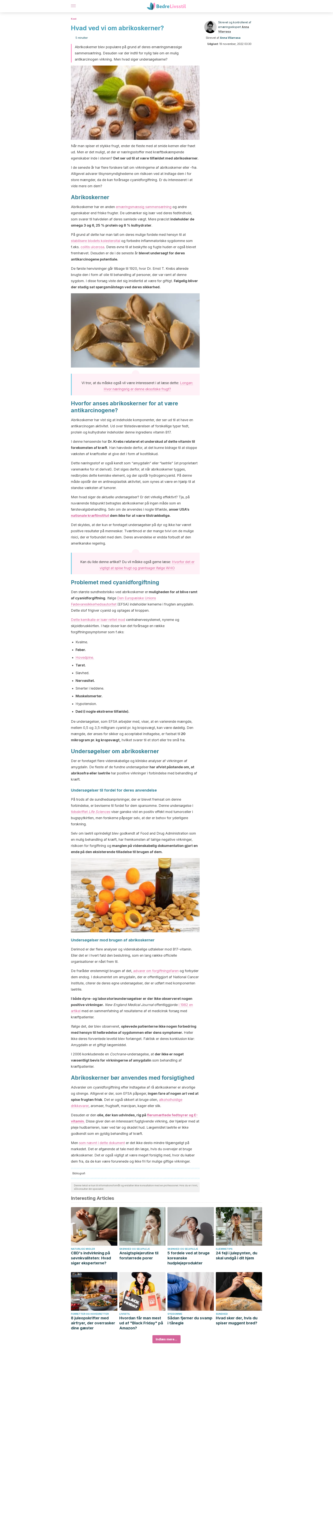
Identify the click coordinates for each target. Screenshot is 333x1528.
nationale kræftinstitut (90, 516)
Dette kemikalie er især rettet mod (98, 620)
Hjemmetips (224, 1248)
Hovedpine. (85, 657)
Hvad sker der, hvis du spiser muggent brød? (236, 1320)
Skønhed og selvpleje (134, 1248)
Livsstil (124, 1313)
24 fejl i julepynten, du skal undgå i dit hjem (236, 1255)
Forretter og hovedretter (90, 1313)
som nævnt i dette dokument (102, 1143)
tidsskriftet (90, 812)
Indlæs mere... (166, 1339)
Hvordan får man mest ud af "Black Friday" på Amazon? (141, 1323)
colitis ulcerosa (92, 247)
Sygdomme (174, 1313)
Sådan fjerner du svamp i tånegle (189, 1320)
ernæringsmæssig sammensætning (144, 207)
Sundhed (222, 1313)
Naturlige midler (83, 1248)
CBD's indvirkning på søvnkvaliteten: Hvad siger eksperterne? (91, 1258)
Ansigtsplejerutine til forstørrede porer (138, 1255)
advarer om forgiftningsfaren (155, 971)
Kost (73, 18)
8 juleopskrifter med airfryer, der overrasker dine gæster (93, 1323)
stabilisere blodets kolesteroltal (95, 241)
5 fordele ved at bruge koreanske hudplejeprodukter (188, 1258)
